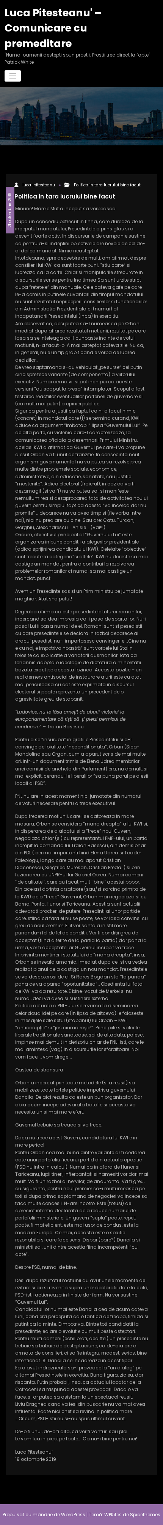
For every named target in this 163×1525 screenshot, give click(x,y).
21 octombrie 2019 (10, 210)
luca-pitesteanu (38, 185)
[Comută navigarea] (13, 76)
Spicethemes (145, 1514)
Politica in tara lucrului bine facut (107, 185)
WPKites (113, 1514)
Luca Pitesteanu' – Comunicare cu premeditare (53, 28)
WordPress (73, 1514)
